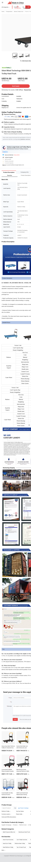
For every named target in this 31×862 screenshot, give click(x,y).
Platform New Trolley (20, 843)
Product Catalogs (24, 808)
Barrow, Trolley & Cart (18, 11)
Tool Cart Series (20, 811)
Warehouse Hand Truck (24, 832)
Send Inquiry (15, 86)
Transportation (9, 11)
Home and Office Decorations (9, 817)
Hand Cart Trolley (7, 843)
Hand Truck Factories (8, 839)
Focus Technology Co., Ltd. (20, 855)
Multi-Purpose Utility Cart (9, 832)
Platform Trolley (5, 811)
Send (15, 719)
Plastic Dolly (19, 814)
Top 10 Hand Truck (21, 847)
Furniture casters (6, 814)
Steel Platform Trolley (8, 847)
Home (3, 11)
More (3, 850)
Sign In (4, 165)
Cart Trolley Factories (22, 839)
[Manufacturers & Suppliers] (16, 2)
